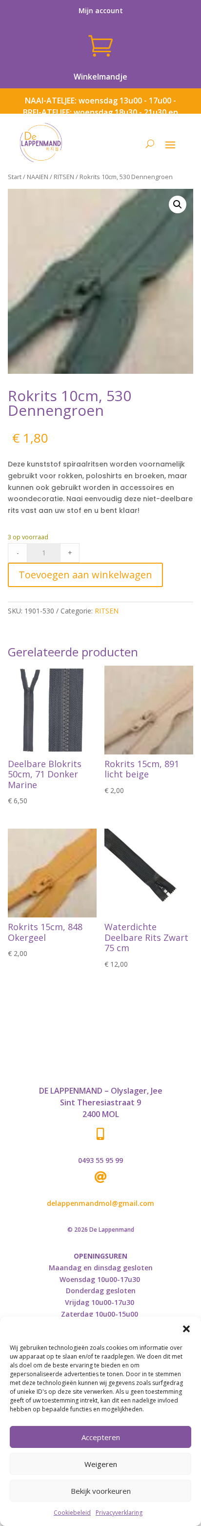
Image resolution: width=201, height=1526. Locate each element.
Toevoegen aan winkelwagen (85, 574)
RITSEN (64, 176)
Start (14, 176)
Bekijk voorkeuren (101, 1491)
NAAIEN (37, 176)
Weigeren (100, 1464)
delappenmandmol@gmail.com (100, 1203)
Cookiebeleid (72, 1512)
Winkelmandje (100, 76)
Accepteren (100, 1437)
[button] (186, 1329)
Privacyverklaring (119, 1512)
